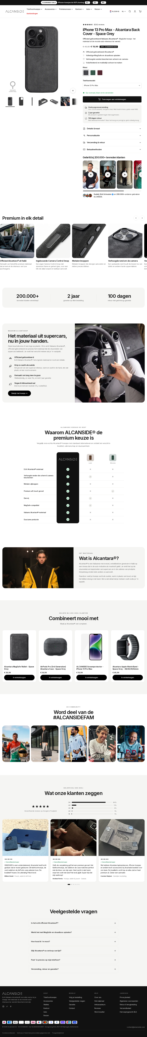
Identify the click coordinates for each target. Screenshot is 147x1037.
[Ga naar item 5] (54, 102)
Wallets (46, 1005)
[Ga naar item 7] (76, 102)
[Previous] (136, 218)
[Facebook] (11, 1007)
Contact (72, 1008)
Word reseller (99, 1012)
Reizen (97, 9)
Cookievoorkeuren (8, 1033)
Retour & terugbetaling (128, 1005)
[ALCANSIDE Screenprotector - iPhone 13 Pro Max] (92, 647)
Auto (88, 9)
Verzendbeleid (125, 1008)
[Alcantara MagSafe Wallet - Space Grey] (19, 647)
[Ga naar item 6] (65, 102)
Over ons (97, 997)
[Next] (142, 218)
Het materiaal (99, 1001)
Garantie (72, 1005)
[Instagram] (3, 1007)
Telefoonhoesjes (33, 9)
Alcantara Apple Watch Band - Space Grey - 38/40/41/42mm (126, 668)
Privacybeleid (125, 997)
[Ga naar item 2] (21, 102)
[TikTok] (7, 1007)
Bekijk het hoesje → (19, 393)
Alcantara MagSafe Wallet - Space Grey (19, 668)
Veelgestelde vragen (77, 1001)
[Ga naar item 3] (32, 102)
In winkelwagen (19, 677)
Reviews (97, 1008)
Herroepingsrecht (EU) (128, 1012)
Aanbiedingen (32, 13)
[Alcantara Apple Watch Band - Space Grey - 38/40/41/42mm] (128, 647)
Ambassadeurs (99, 1005)
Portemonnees (65, 9)
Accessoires (50, 9)
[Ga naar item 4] (43, 102)
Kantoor (78, 9)
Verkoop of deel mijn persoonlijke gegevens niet (33, 1033)
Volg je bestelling (75, 997)
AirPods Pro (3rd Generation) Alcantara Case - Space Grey (53, 668)
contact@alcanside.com (136, 1027)
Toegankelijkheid (58, 1033)
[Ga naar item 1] (10, 102)
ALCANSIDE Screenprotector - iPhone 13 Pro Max (89, 668)
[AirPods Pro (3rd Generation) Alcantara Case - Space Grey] (55, 647)
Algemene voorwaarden (129, 1001)
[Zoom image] (72, 90)
